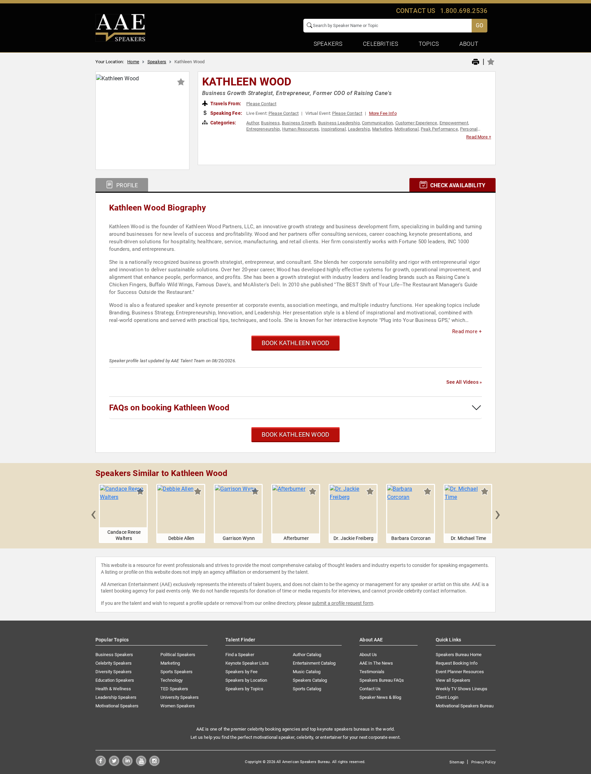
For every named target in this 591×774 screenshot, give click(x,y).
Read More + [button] (478, 136)
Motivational (406, 129)
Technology (171, 680)
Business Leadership (339, 122)
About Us (368, 654)
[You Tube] (141, 764)
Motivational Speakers (117, 705)
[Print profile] (475, 62)
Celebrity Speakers (113, 663)
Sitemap (456, 762)
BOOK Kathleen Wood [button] (295, 343)
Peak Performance (439, 129)
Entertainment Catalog (314, 663)
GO (479, 25)
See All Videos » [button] (464, 382)
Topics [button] (429, 43)
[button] (93, 513)
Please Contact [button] (261, 103)
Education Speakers (114, 680)
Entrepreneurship (263, 129)
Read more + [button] (467, 331)
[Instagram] (154, 764)
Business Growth (299, 122)
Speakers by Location (246, 680)
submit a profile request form (342, 603)
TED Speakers (174, 688)
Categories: (222, 122)
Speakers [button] (328, 43)
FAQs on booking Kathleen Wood (169, 407)
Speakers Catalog (310, 680)
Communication (377, 122)
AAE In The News (376, 663)
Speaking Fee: (225, 113)
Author (252, 122)
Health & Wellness (113, 688)
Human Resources (300, 129)
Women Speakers (177, 705)
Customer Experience (416, 122)
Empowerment (453, 122)
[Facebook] (100, 764)
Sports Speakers (176, 671)
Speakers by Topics (244, 688)
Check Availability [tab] (457, 185)
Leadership (359, 129)
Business (270, 122)
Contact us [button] (415, 11)
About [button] (468, 43)
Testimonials (371, 671)
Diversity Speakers (113, 671)
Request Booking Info (456, 663)
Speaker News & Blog (380, 697)
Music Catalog (306, 671)
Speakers (156, 61)
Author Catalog (307, 654)
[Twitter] (114, 764)
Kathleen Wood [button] (247, 81)
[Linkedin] (127, 764)
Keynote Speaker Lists (247, 663)
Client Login (447, 697)
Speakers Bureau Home (459, 654)
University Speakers (179, 697)
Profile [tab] (126, 185)
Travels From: (225, 103)
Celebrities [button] (380, 43)
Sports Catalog (307, 688)
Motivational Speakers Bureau (465, 705)
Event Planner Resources (460, 671)
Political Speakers (177, 654)
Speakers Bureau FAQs (381, 680)
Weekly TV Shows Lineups (461, 688)
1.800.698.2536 (463, 11)
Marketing (382, 129)
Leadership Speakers (115, 697)
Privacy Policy (483, 762)
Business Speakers (114, 654)
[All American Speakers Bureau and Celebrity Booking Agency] (120, 27)
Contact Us (370, 688)
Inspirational (333, 129)
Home (133, 61)
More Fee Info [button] (383, 113)
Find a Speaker (239, 654)
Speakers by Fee (241, 671)
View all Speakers (453, 680)
